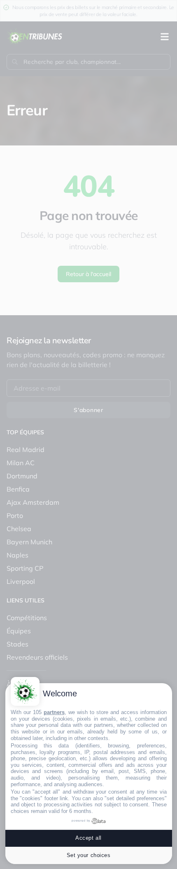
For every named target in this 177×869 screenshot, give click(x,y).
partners (54, 712)
